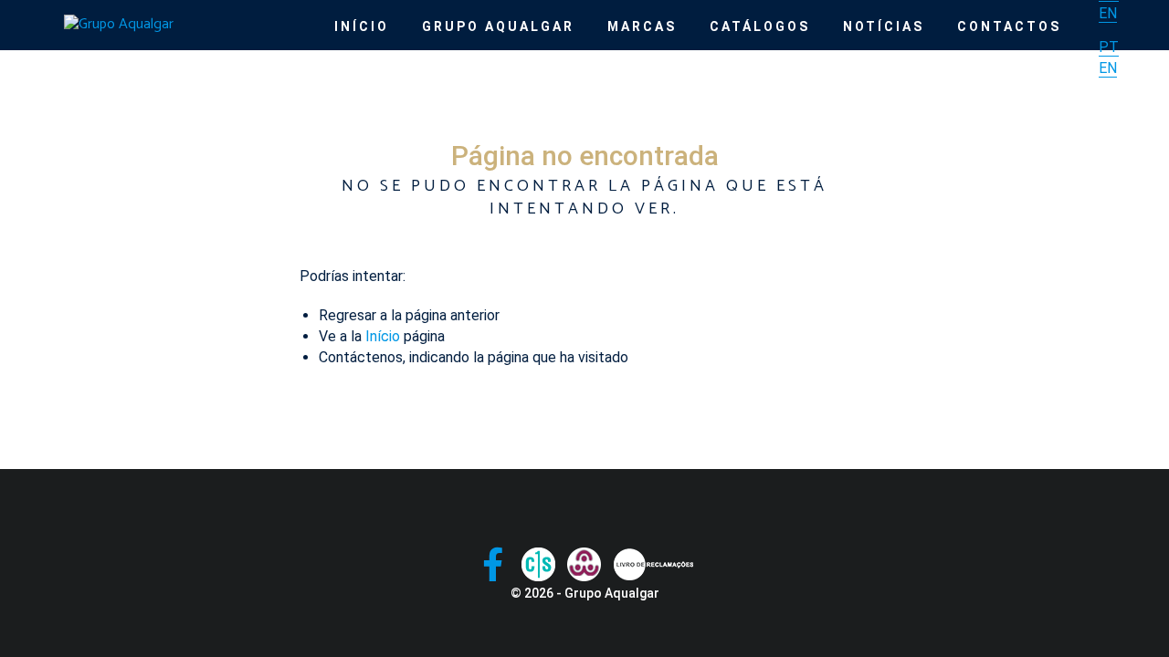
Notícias (883, 26)
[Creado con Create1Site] (538, 564)
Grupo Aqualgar (498, 26)
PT (1109, 47)
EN (1108, 13)
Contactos (1009, 26)
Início (361, 26)
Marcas (642, 26)
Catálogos (760, 26)
